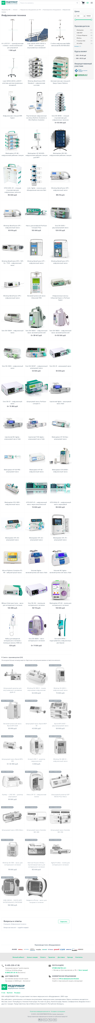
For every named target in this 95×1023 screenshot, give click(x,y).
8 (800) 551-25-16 (11, 972)
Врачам (10, 992)
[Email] (87, 2)
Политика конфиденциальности (40, 1011)
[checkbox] (83, 30)
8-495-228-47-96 (12, 965)
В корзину (12, 54)
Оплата (43, 957)
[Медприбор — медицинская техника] (9, 3)
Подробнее (36, 54)
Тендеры (17, 992)
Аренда (70, 957)
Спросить (63, 921)
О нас (3, 992)
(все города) (83, 970)
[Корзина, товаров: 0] (83, 3)
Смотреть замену (12, 695)
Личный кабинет (18, 957)
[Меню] (92, 3)
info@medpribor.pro (59, 968)
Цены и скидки (32, 957)
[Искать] (77, 3)
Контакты (78, 957)
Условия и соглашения (58, 1011)
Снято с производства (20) (13, 657)
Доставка (61, 957)
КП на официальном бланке (69, 978)
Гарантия (51, 957)
